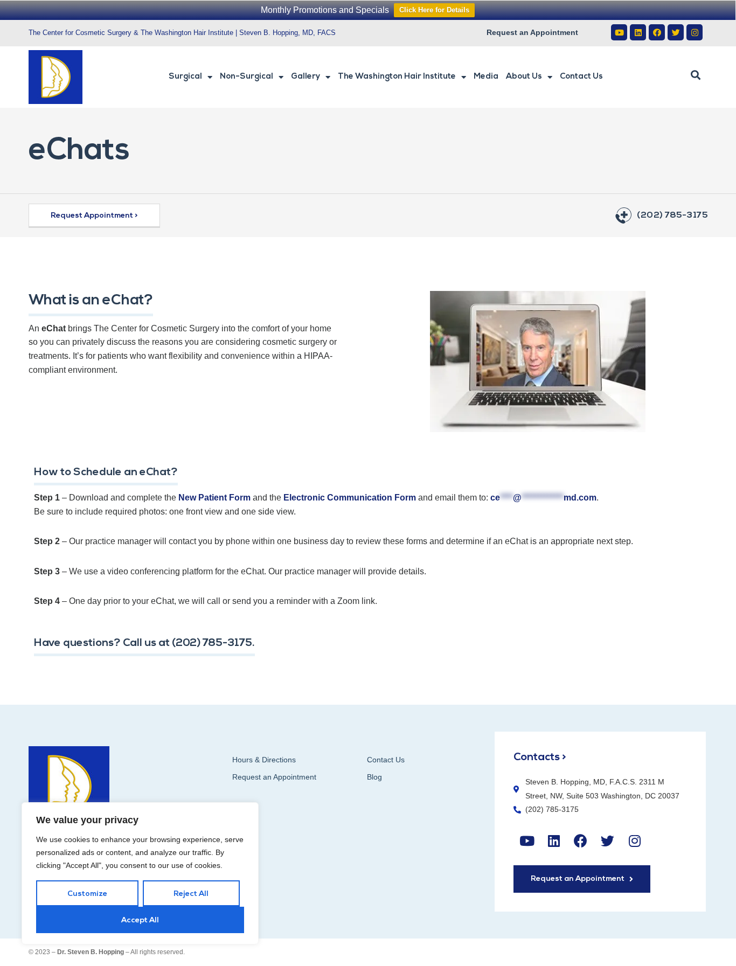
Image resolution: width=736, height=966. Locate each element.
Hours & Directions (264, 759)
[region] (140, 873)
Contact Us (581, 77)
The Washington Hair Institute (397, 77)
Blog (374, 777)
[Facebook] (657, 32)
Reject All (191, 894)
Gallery (305, 77)
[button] (696, 75)
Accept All (140, 920)
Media (486, 77)
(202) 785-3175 (672, 215)
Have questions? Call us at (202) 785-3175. (144, 643)
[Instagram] (694, 32)
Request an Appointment (532, 32)
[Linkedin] (638, 32)
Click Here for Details (434, 10)
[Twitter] (676, 32)
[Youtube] (619, 32)
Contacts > (539, 757)
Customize (87, 894)
